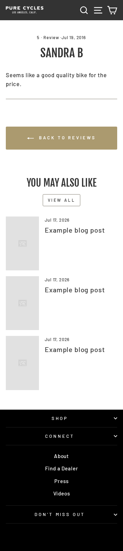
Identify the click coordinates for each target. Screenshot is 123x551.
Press (61, 481)
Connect (59, 436)
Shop (60, 418)
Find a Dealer (61, 468)
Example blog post (75, 230)
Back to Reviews (66, 137)
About (61, 456)
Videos (61, 493)
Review (51, 37)
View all (62, 200)
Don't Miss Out (60, 514)
